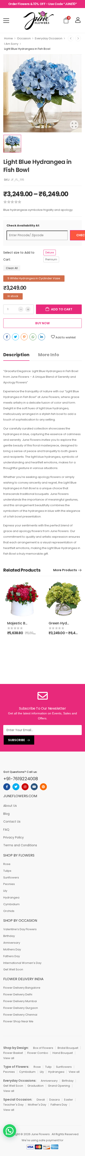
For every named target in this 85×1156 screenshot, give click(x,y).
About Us (10, 805)
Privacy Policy (13, 837)
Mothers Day (12, 949)
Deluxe (49, 252)
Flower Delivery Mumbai (20, 1001)
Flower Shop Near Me (18, 1021)
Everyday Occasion (48, 38)
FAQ (6, 829)
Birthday (9, 936)
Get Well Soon (13, 969)
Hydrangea (11, 897)
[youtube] (34, 786)
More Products (65, 570)
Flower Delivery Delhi (17, 994)
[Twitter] (15, 336)
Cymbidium (11, 904)
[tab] (20, 355)
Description (16, 355)
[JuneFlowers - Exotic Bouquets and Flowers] (38, 20)
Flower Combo (37, 1053)
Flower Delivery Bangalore (21, 988)
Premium (51, 259)
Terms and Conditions (20, 845)
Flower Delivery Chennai (20, 1015)
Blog (6, 814)
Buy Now (42, 323)
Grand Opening (59, 1086)
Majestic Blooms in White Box (33, 623)
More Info (48, 355)
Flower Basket (13, 1053)
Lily (5, 891)
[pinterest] (43, 786)
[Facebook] (6, 336)
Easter (68, 1100)
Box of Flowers (43, 1048)
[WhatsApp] (32, 336)
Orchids (8, 911)
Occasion (24, 38)
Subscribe (16, 740)
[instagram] (25, 786)
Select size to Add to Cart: (18, 256)
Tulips (7, 871)
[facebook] (6, 786)
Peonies (9, 884)
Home (8, 38)
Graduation (35, 1086)
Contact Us (11, 821)
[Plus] (28, 309)
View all (8, 1058)
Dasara (54, 1100)
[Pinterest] (24, 336)
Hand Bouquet (63, 1053)
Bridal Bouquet (68, 1048)
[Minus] (20, 309)
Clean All (12, 268)
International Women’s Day (22, 963)
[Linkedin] (41, 336)
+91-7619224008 (20, 779)
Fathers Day (11, 956)
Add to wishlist (66, 337)
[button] (9, 1130)
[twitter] (15, 786)
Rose (6, 864)
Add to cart (61, 309)
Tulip (48, 1067)
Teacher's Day (13, 1105)
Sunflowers (11, 877)
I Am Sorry (11, 44)
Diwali (41, 1100)
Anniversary (11, 943)
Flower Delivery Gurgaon (20, 1008)
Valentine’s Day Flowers (20, 929)
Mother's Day (37, 1105)
